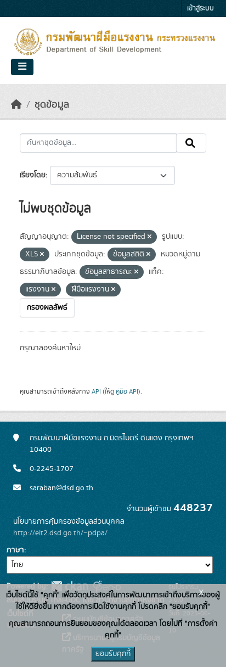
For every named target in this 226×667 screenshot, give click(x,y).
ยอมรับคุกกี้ (113, 653)
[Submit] (191, 143)
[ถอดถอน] (149, 237)
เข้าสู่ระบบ (200, 8)
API (96, 391)
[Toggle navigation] (22, 67)
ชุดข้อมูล (52, 105)
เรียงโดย (33, 175)
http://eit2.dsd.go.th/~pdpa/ (60, 533)
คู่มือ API (127, 391)
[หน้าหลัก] (16, 105)
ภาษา (15, 550)
